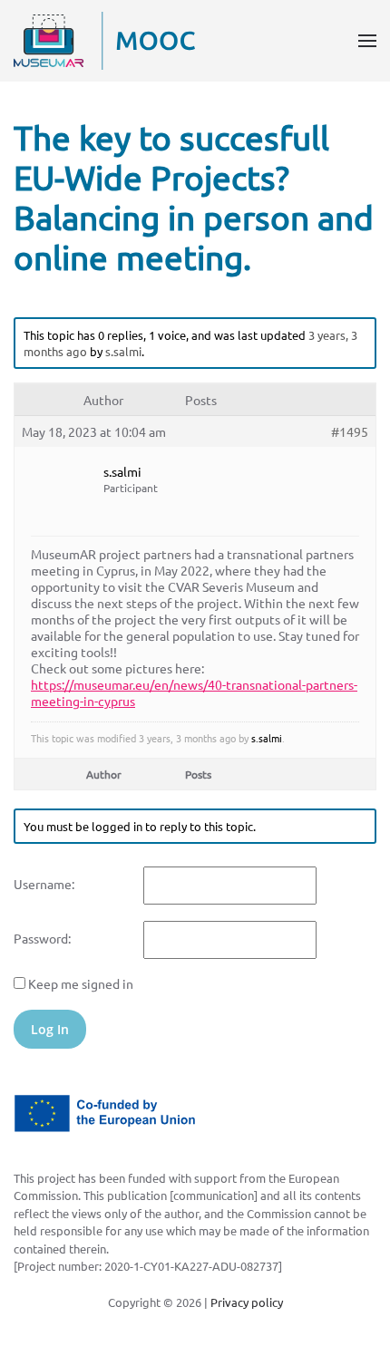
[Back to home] (104, 41)
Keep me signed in (80, 983)
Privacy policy (246, 1302)
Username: (44, 884)
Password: (42, 938)
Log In (50, 1029)
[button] (367, 41)
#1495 (349, 431)
